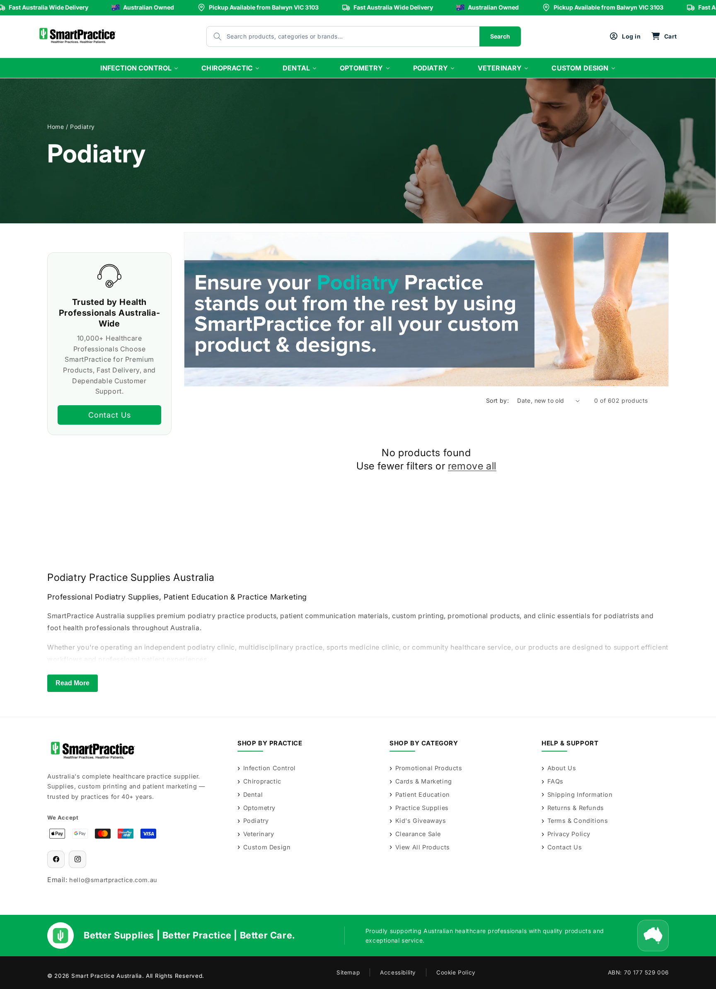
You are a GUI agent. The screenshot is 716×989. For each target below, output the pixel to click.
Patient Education (422, 794)
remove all (472, 466)
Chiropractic (262, 781)
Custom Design (266, 847)
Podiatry (255, 820)
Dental (253, 794)
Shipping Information (580, 794)
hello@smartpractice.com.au (113, 879)
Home (55, 126)
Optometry (259, 807)
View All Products (422, 847)
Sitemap (348, 972)
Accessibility (398, 972)
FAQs (555, 781)
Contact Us (109, 414)
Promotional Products (428, 767)
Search (500, 36)
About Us (561, 767)
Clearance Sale (418, 833)
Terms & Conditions (577, 820)
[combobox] (335, 36)
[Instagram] (77, 859)
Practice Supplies (422, 807)
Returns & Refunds (575, 807)
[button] (664, 36)
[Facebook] (56, 859)
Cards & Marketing (423, 781)
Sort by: (497, 400)
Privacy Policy (568, 833)
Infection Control (269, 767)
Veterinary (258, 833)
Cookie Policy (456, 972)
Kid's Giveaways (420, 820)
